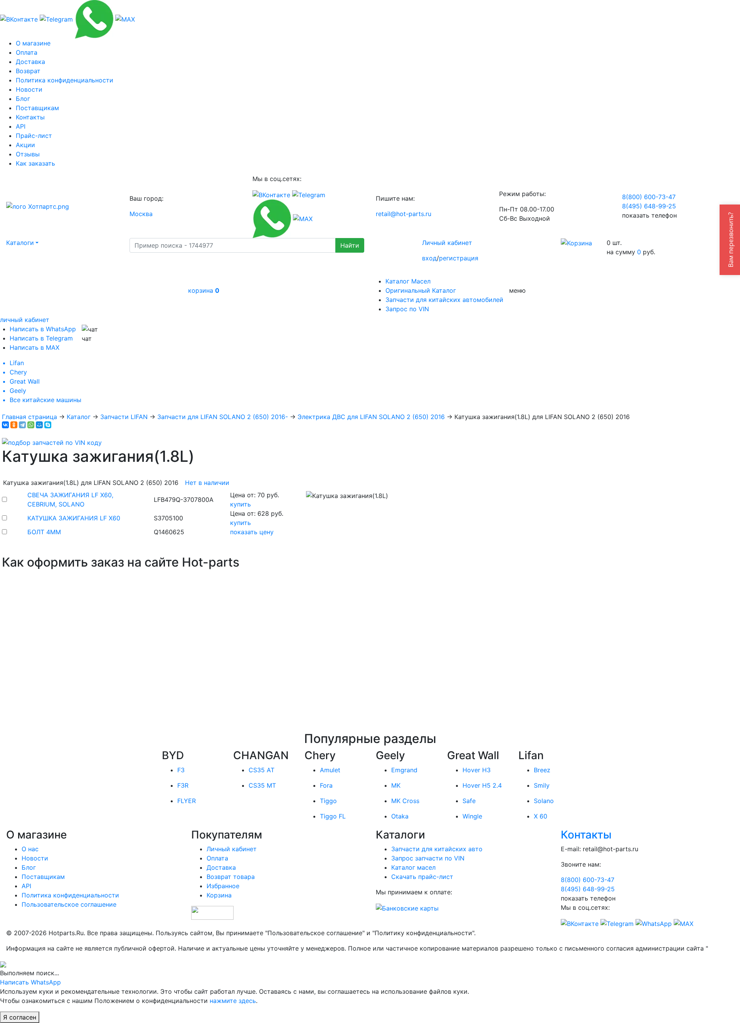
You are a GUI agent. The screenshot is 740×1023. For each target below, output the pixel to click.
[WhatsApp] (30, 424)
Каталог (79, 417)
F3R (182, 785)
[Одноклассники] (13, 424)
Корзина (219, 895)
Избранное (223, 886)
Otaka (400, 816)
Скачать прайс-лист (422, 876)
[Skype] (47, 424)
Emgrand (404, 770)
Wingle (472, 816)
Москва (141, 214)
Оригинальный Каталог (420, 290)
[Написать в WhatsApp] (94, 18)
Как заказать (35, 163)
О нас (30, 849)
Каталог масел (413, 867)
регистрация (458, 258)
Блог (23, 98)
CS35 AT (261, 770)
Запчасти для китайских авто (437, 849)
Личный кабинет (447, 243)
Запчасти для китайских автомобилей (444, 300)
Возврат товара (231, 876)
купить (240, 504)
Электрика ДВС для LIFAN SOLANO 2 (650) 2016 (371, 417)
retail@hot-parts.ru (403, 214)
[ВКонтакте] (5, 424)
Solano (544, 801)
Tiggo (328, 801)
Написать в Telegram (41, 338)
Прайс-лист (34, 135)
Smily (542, 785)
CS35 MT (262, 785)
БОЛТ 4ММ (44, 532)
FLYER (186, 801)
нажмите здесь (233, 1001)
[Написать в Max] (125, 18)
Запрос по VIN (407, 309)
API (20, 126)
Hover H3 (476, 770)
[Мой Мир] (39, 424)
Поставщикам (37, 108)
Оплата (26, 52)
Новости (29, 89)
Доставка (30, 61)
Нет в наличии (207, 482)
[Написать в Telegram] (56, 18)
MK (395, 785)
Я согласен (19, 1017)
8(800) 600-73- (649, 197)
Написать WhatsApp (30, 982)
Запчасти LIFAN (124, 417)
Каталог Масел (408, 281)
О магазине (33, 43)
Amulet (330, 770)
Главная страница (29, 417)
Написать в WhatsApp (43, 329)
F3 (181, 770)
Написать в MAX (34, 347)
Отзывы (28, 154)
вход (429, 258)
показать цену (252, 532)
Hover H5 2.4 (482, 785)
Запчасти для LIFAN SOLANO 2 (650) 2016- (222, 417)
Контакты (30, 117)
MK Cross (405, 801)
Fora (326, 785)
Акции (25, 145)
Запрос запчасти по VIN (427, 858)
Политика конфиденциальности (64, 80)
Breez (542, 770)
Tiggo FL (333, 816)
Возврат (28, 71)
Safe (469, 801)
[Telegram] (22, 424)
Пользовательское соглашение (69, 904)
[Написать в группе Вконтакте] (19, 18)
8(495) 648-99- (649, 206)
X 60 (540, 816)
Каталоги (20, 243)
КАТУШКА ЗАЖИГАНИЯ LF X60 (73, 518)
